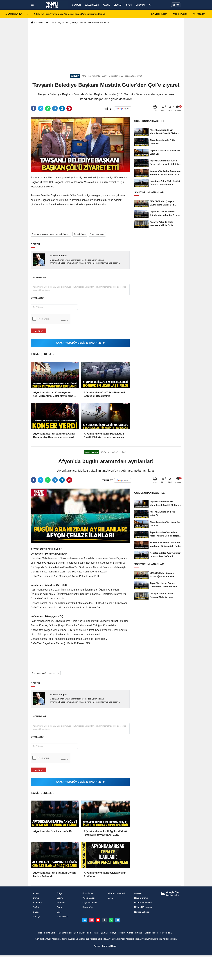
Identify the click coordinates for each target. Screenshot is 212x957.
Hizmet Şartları (100, 933)
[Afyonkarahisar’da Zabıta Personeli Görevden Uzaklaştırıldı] (105, 375)
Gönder (39, 331)
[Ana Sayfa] (32, 22)
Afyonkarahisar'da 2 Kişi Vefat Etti (53, 831)
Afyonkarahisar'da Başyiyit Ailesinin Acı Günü (105, 874)
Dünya (36, 898)
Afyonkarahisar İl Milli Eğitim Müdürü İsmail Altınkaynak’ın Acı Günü (105, 833)
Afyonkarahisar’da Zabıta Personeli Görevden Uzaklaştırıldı (104, 394)
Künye (113, 933)
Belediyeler (92, 5)
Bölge (59, 893)
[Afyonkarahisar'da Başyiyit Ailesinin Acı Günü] (105, 855)
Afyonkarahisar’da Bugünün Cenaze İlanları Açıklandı (54, 874)
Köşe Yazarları (89, 902)
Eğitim (60, 898)
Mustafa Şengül (58, 255)
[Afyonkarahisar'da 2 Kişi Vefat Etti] (55, 814)
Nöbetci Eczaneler (143, 907)
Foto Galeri (181, 13)
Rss (40, 933)
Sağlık (36, 907)
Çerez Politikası (134, 933)
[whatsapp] (48, 108)
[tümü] (150, 5)
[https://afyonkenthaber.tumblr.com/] (104, 920)
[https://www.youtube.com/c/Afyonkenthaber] (98, 920)
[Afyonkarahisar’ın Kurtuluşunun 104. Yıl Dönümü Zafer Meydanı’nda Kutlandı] (55, 375)
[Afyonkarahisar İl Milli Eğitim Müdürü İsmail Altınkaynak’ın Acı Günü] (105, 814)
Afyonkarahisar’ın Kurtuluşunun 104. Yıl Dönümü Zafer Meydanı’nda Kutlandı (54, 394)
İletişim (121, 933)
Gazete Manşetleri (143, 902)
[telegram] (55, 108)
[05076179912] (111, 920)
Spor (129, 5)
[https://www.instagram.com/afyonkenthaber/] (91, 920)
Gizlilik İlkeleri (151, 933)
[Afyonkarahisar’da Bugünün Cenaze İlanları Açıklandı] (55, 855)
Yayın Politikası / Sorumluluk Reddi (74, 933)
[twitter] (40, 108)
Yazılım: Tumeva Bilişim (105, 946)
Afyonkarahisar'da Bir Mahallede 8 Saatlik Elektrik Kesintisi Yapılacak (104, 435)
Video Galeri (160, 13)
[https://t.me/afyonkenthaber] (117, 920)
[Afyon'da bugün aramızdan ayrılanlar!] (80, 516)
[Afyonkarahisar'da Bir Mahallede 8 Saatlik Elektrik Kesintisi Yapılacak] (105, 416)
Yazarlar (200, 13)
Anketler (138, 893)
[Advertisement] (106, 48)
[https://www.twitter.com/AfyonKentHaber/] (84, 920)
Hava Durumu (141, 898)
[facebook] (33, 108)
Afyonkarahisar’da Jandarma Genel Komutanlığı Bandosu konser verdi (54, 435)
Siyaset (118, 5)
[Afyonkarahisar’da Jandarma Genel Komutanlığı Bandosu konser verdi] (55, 416)
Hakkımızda (166, 933)
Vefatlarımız (62, 916)
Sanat (59, 907)
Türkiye (36, 916)
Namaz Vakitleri (141, 912)
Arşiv (110, 898)
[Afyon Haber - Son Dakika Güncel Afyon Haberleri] (52, 5)
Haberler (39, 22)
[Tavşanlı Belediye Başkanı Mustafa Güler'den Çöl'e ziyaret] (80, 144)
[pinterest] (69, 108)
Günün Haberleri (116, 893)
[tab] (40, 277)
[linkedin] (62, 108)
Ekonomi (140, 5)
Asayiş (106, 5)
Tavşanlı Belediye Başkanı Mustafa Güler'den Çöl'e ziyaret (83, 22)
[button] (30, 13)
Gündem (76, 5)
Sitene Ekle (49, 933)
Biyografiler (87, 907)
